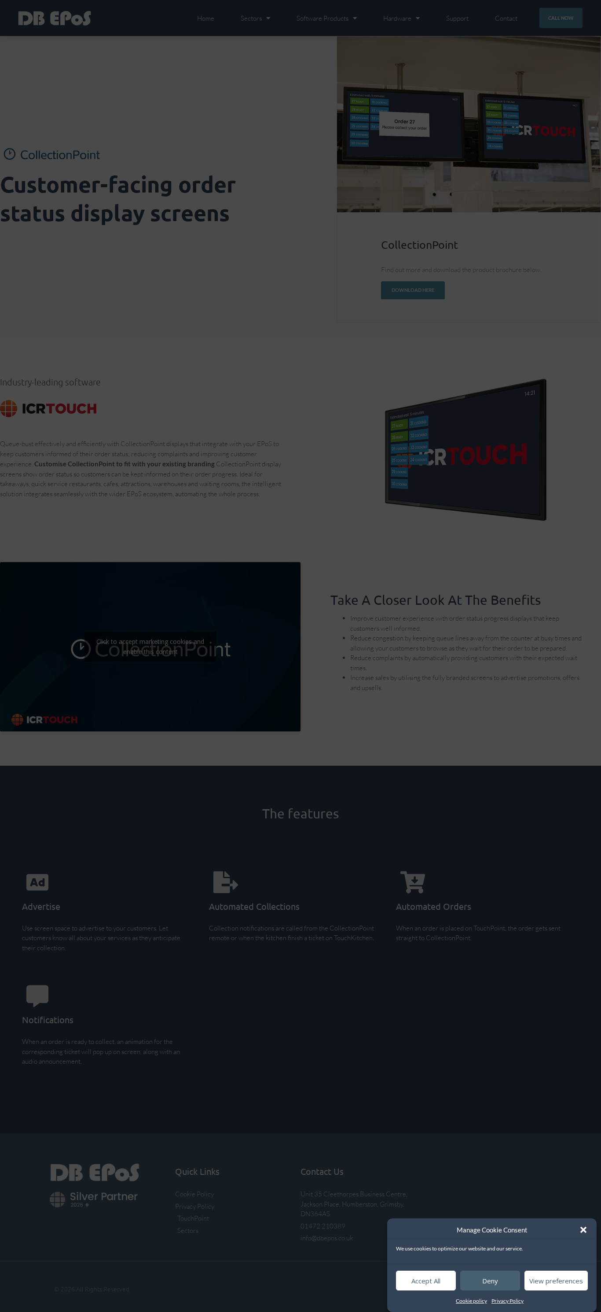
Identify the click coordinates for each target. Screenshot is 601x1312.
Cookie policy (471, 1300)
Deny (490, 1280)
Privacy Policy (507, 1300)
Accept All (425, 1280)
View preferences (556, 1280)
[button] (583, 1229)
